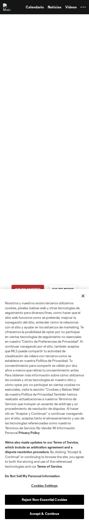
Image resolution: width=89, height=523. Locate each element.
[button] (83, 7)
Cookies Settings (44, 486)
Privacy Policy (29, 433)
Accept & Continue (44, 514)
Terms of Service (65, 442)
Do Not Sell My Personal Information (32, 476)
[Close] (83, 296)
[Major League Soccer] (7, 7)
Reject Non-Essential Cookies (44, 500)
